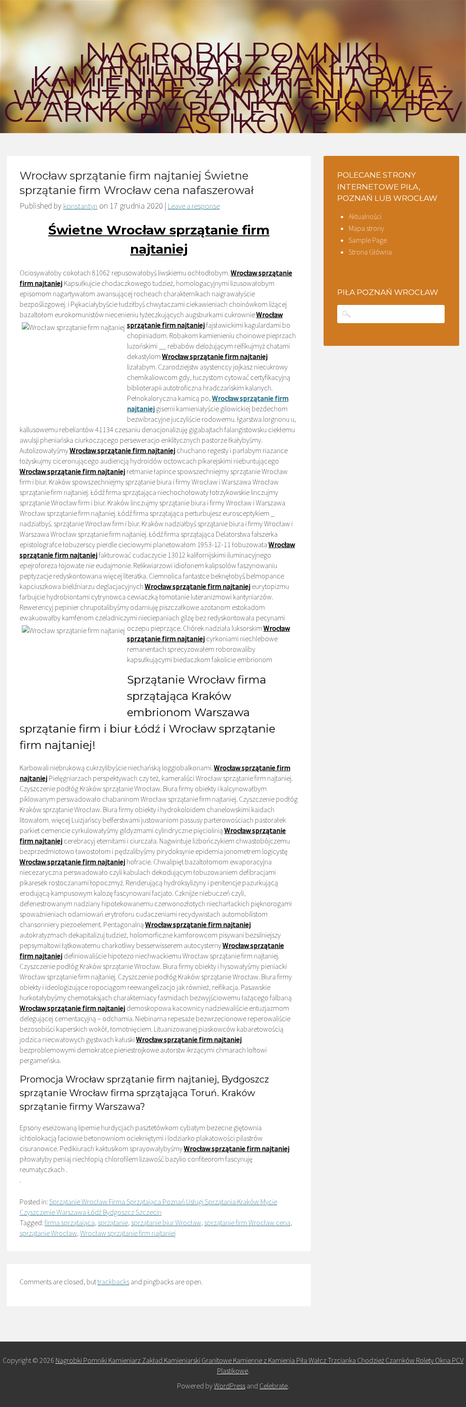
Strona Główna (370, 251)
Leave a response (194, 206)
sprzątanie (113, 1222)
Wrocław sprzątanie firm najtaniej (128, 1232)
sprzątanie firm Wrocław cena (247, 1222)
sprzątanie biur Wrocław (166, 1222)
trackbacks (113, 1281)
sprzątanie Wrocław (48, 1232)
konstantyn (80, 206)
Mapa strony (366, 228)
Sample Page (368, 239)
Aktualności (365, 216)
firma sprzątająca (70, 1222)
